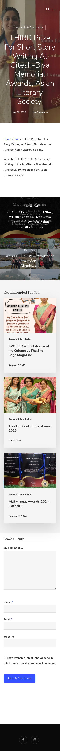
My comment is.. (14, 548)
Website (9, 636)
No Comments (40, 112)
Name (8, 602)
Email (8, 619)
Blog (17, 139)
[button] (54, 9)
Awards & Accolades (30, 27)
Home (7, 139)
